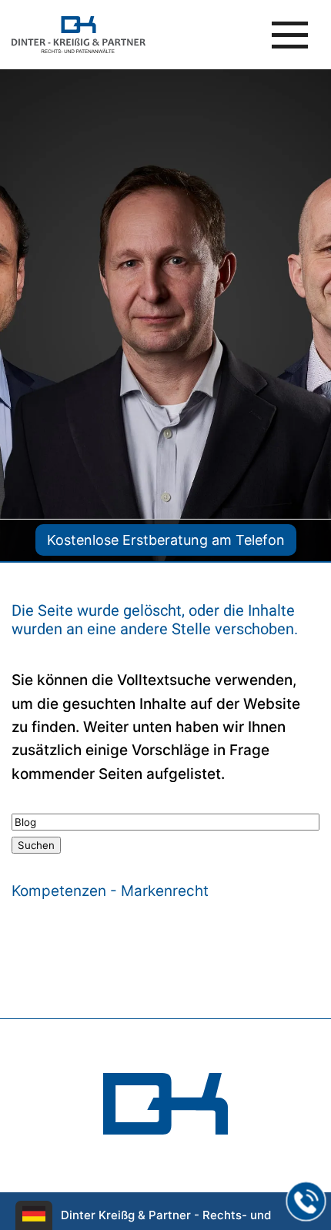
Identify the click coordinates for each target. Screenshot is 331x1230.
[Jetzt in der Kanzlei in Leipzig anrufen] (306, 1202)
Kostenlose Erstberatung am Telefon (166, 540)
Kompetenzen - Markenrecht (110, 891)
